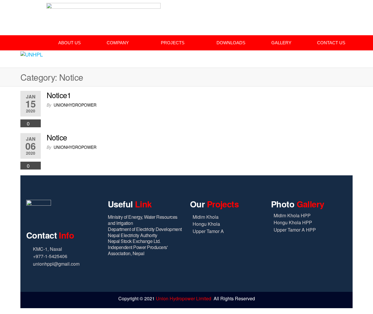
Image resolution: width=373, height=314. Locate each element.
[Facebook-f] (316, 12)
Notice (57, 137)
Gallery (281, 42)
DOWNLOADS (231, 42)
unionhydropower (75, 105)
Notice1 (59, 94)
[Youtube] (340, 12)
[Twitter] (328, 12)
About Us (69, 42)
